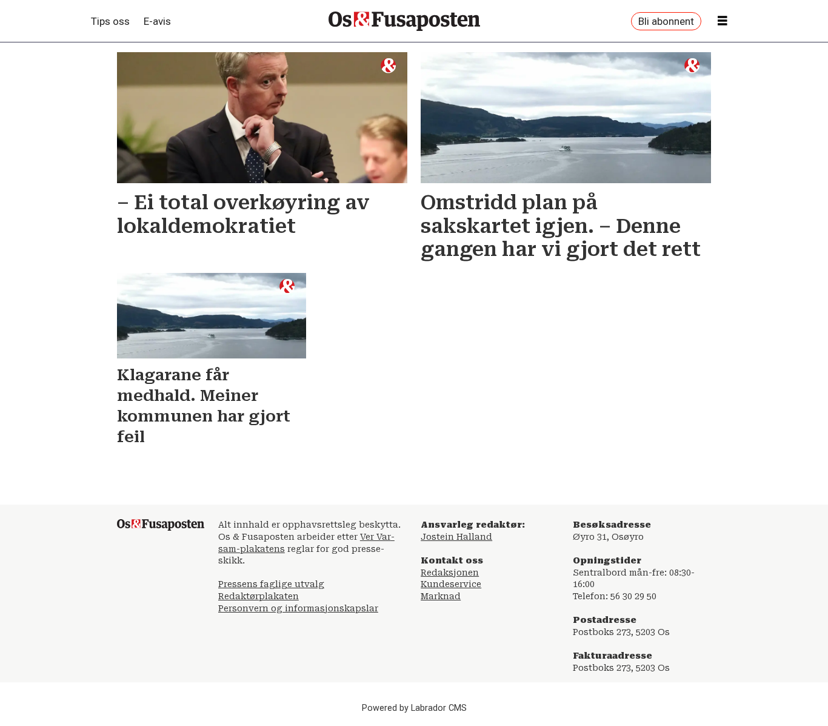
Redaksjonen (450, 572)
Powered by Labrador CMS (414, 708)
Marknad (441, 596)
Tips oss (110, 21)
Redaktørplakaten (258, 596)
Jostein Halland (456, 537)
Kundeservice (451, 584)
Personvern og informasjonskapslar (298, 608)
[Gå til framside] (404, 21)
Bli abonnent (666, 21)
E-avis (157, 21)
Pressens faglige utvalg (271, 584)
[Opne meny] (722, 21)
